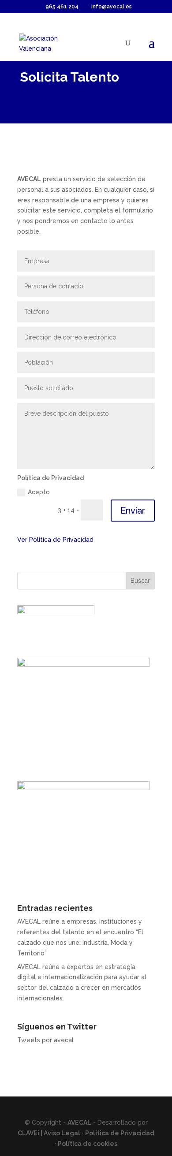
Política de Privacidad (119, 1133)
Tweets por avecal (45, 1040)
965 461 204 (62, 7)
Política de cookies (87, 1143)
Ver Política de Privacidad (55, 539)
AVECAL (79, 1122)
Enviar (132, 510)
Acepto (39, 492)
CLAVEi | (31, 1133)
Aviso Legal (62, 1133)
